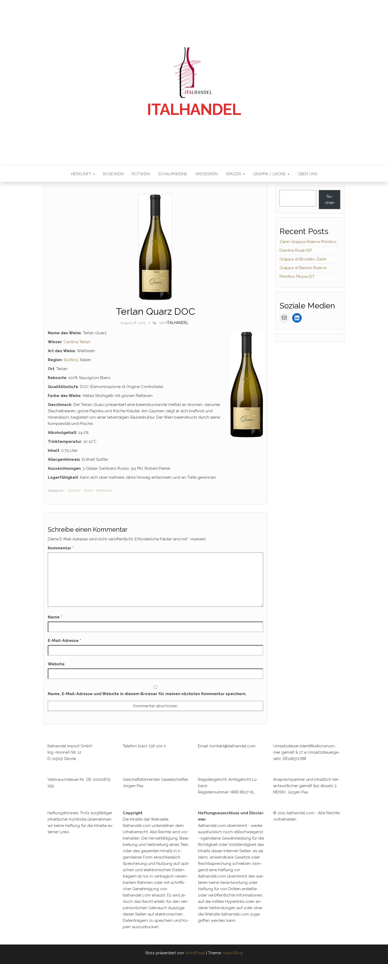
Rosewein (113, 174)
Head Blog (233, 953)
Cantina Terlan (77, 342)
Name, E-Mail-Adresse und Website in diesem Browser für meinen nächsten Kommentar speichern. (147, 693)
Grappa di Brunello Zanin (303, 259)
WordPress (195, 953)
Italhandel (194, 109)
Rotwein (141, 174)
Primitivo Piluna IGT (297, 276)
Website (56, 664)
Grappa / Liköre (270, 174)
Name (55, 617)
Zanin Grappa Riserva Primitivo (308, 241)
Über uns (307, 174)
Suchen (329, 199)
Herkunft (81, 174)
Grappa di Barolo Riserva (303, 267)
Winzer (234, 174)
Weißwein (206, 174)
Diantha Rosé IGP (296, 250)
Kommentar (61, 548)
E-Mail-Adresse (64, 640)
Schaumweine (172, 174)
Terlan (88, 490)
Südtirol (71, 359)
